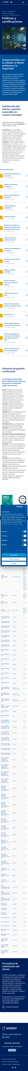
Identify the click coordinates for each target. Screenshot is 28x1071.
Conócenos (11, 11)
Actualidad (18, 1046)
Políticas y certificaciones (11, 15)
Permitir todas (14, 554)
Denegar (14, 563)
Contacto (12, 1050)
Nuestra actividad (8, 13)
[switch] (24, 536)
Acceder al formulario (12, 1007)
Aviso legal (4, 1061)
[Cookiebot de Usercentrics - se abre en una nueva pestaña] (17, 507)
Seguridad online (16, 1064)
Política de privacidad (13, 1061)
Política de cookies (6, 1064)
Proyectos (16, 1043)
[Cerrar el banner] (25, 506)
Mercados (7, 1043)
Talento (12, 1046)
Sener (4, 11)
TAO (24, 898)
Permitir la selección (14, 559)
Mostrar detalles (19, 550)
